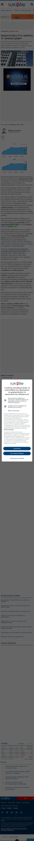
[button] (17, 410)
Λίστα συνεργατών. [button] (9, 429)
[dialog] (17, 420)
